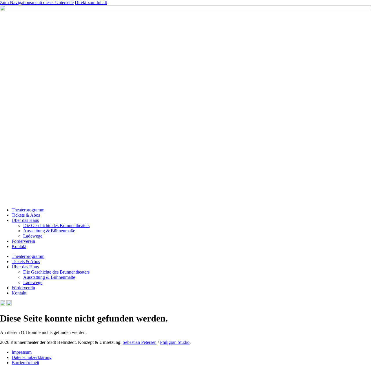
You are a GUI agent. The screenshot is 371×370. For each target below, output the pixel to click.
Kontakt (19, 246)
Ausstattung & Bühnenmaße (49, 230)
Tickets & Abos (26, 215)
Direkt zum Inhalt (91, 2)
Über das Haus (25, 220)
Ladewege (32, 236)
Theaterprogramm (28, 209)
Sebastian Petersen (140, 342)
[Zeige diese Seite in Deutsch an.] (2, 303)
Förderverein (23, 241)
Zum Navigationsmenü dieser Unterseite (37, 2)
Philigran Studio (175, 342)
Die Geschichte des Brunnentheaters (56, 225)
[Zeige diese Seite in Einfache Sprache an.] (8, 303)
